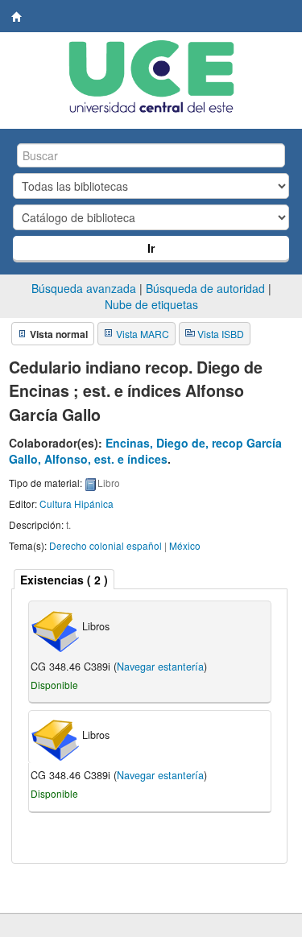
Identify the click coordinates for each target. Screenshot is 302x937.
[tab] (64, 579)
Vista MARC (142, 334)
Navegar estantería (160, 666)
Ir (151, 248)
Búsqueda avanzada (83, 288)
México (185, 545)
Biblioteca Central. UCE (17, 17)
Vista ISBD (220, 334)
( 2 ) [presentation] (64, 580)
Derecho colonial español (105, 545)
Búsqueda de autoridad (205, 288)
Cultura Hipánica (76, 503)
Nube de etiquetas (151, 304)
